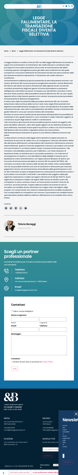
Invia (15, 369)
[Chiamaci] (63, 6)
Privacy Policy (47, 362)
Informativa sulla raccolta (19, 472)
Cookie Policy (57, 465)
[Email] (66, 6)
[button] (6, 6)
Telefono (20, 269)
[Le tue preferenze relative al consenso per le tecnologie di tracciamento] (3, 473)
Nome (13, 322)
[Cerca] (72, 6)
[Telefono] (69, 6)
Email (18, 287)
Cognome (43, 322)
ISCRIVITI (47, 456)
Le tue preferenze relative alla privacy (48, 472)
